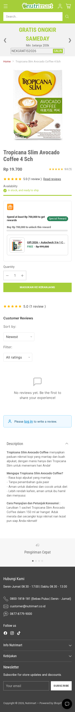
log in (28, 421)
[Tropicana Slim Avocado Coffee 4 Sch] (37, 104)
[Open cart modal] (68, 6)
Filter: (7, 347)
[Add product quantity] (22, 275)
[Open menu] (5, 6)
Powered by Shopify (51, 703)
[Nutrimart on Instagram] (12, 634)
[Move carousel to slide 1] (33, 561)
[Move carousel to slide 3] (39, 561)
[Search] (67, 16)
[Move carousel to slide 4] (42, 561)
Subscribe (61, 685)
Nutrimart (30, 703)
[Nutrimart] (37, 6)
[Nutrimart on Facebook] (5, 634)
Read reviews (52, 179)
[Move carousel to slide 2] (36, 561)
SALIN (58, 51)
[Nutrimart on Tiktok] (18, 634)
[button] (60, 6)
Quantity (9, 266)
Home (7, 61)
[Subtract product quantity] (7, 275)
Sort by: (9, 326)
